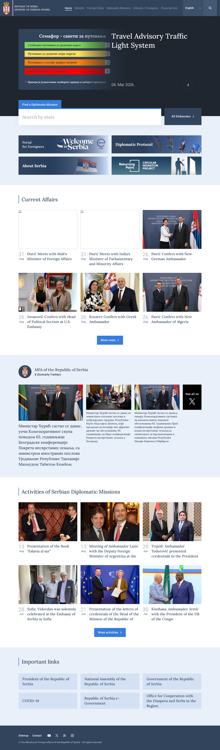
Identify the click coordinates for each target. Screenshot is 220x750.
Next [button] (199, 85)
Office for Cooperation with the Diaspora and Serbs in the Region (171, 701)
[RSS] (64, 735)
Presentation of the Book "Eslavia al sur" (48, 530)
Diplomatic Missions (119, 8)
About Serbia (63, 166)
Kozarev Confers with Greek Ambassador (110, 301)
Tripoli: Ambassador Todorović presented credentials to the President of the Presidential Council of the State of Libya (172, 530)
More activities (108, 632)
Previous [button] (176, 85)
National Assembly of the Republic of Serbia (105, 681)
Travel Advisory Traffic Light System (110, 59)
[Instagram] (72, 735)
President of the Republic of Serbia (45, 681)
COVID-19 (30, 701)
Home (68, 8)
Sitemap (24, 735)
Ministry (79, 8)
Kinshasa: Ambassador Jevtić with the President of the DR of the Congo (172, 593)
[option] (110, 59)
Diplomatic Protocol (156, 144)
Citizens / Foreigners (145, 8)
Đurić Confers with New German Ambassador (172, 238)
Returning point (156, 166)
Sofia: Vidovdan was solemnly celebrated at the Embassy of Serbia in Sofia (48, 593)
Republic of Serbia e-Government (102, 700)
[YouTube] (49, 735)
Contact (37, 735)
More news (108, 340)
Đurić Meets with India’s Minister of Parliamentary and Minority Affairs (110, 238)
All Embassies (181, 116)
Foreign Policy (95, 8)
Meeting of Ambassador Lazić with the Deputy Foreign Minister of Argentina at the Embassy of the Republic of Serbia (110, 530)
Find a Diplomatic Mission (39, 104)
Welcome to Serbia (63, 144)
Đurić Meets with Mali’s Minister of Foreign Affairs (48, 238)
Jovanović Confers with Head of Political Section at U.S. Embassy (48, 301)
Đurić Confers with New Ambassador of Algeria (172, 301)
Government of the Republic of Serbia (170, 681)
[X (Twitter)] (56, 735)
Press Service (169, 8)
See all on (192, 394)
